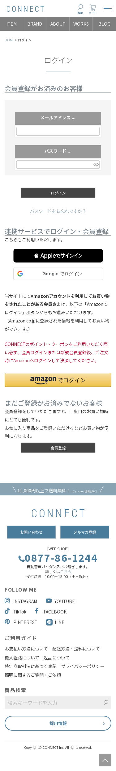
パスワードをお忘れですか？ (58, 211)
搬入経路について (22, 657)
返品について (57, 657)
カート (93, 12)
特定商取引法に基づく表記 (31, 666)
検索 (80, 12)
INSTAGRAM (25, 601)
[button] (58, 256)
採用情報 (58, 723)
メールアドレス (58, 118)
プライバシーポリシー (82, 666)
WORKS (81, 24)
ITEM (11, 24)
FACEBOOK (55, 612)
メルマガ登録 (85, 532)
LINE (59, 622)
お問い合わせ (31, 532)
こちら (65, 571)
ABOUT (57, 24)
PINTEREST (25, 622)
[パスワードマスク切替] (95, 165)
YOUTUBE (64, 601)
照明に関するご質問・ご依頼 (33, 675)
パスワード (58, 151)
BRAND (34, 24)
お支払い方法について (26, 648)
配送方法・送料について (76, 648)
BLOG (104, 24)
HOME (10, 40)
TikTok (19, 612)
